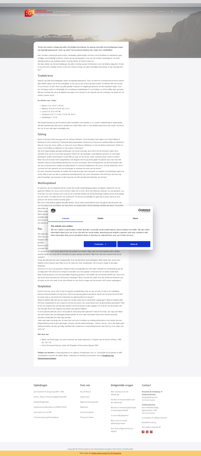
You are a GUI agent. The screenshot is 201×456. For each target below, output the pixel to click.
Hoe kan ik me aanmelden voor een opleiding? (123, 400)
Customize (98, 244)
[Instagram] (151, 432)
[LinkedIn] (147, 432)
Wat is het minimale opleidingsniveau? (119, 421)
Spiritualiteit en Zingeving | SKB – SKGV (49, 392)
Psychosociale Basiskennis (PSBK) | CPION (50, 407)
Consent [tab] (65, 218)
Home (36, 15)
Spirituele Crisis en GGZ (43, 412)
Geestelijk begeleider (41, 402)
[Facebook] (143, 432)
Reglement (84, 407)
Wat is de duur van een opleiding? (119, 393)
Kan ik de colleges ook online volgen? (122, 429)
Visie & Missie (85, 392)
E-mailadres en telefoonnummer (154, 418)
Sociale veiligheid (87, 412)
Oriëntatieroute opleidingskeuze (46, 417)
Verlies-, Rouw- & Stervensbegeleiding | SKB (50, 397)
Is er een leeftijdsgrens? (119, 415)
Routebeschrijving (149, 422)
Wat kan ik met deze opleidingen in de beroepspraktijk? (123, 408)
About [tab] (135, 218)
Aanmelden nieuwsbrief (151, 427)
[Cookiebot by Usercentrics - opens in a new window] (140, 210)
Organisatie (85, 397)
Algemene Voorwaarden (89, 402)
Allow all (133, 244)
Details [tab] (100, 218)
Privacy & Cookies (87, 417)
